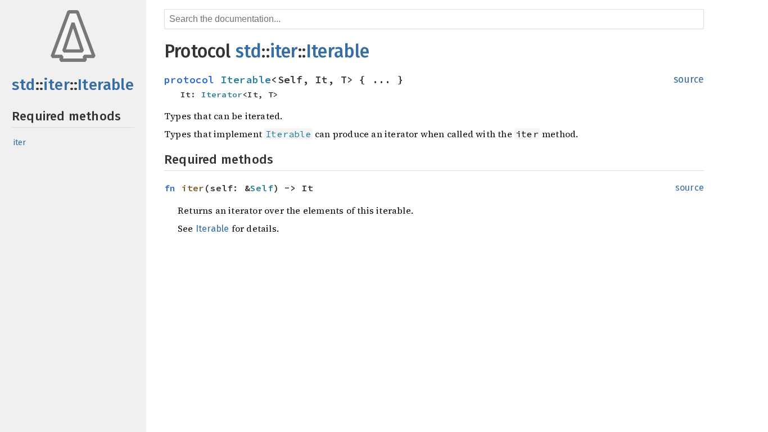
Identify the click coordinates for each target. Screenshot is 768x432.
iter (56, 84)
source (689, 80)
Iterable (106, 84)
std (23, 84)
